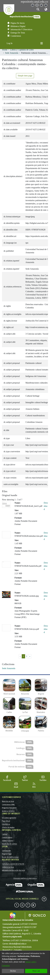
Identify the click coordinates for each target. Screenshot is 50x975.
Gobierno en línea (8, 867)
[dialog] (25, 963)
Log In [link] (10, 43)
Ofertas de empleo (8, 827)
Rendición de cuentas (9, 844)
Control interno (7, 837)
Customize (6, 966)
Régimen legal (6, 854)
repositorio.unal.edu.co (34, 1)
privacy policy (30, 962)
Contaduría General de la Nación (13, 864)
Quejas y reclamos (8, 811)
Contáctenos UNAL (8, 804)
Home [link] (4, 50)
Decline (13, 971)
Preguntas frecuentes (9, 808)
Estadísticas (6, 824)
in (44, 899)
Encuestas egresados (9, 818)
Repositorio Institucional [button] (21, 16)
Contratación (6, 851)
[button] (38, 9)
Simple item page (25, 75)
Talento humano (7, 841)
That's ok (36, 971)
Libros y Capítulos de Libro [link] (22, 50)
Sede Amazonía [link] (11, 53)
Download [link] (46, 506)
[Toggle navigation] (42, 43)
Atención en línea (8, 801)
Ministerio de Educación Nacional (13, 870)
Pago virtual (6, 821)
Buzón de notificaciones (10, 857)
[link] (8, 668)
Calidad (4, 834)
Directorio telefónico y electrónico (25, 878)
